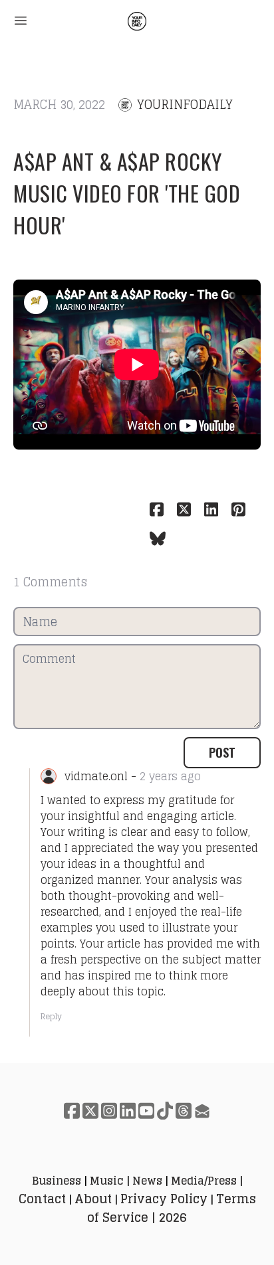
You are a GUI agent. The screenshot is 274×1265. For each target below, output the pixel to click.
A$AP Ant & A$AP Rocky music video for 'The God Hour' (126, 192)
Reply (51, 1017)
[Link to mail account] (202, 1111)
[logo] (137, 21)
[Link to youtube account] (146, 1111)
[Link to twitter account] (90, 1111)
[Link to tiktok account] (165, 1111)
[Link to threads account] (184, 1111)
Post (222, 752)
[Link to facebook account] (72, 1111)
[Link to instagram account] (109, 1111)
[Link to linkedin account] (128, 1111)
